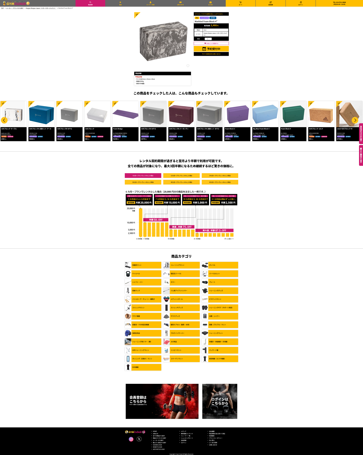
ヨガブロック (62, 129)
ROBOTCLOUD (157, 447)
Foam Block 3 (202, 129)
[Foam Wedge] (98, 114)
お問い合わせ (180, 4)
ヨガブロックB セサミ (37, 129)
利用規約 (211, 436)
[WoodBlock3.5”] (350, 114)
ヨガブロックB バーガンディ (151, 129)
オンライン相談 (150, 4)
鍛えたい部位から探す (361, 155)
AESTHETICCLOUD (159, 449)
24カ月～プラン (220, 175)
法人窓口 (210, 4)
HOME (155, 431)
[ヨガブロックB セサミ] (42, 114)
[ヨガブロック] (70, 114)
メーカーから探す (158, 440)
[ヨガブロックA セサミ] (126, 114)
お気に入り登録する (212, 43)
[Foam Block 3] (210, 114)
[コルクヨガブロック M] (322, 114)
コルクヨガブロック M (317, 129)
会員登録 (270, 4)
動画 (120, 4)
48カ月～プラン (181, 182)
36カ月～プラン (143, 182)
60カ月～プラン (220, 182)
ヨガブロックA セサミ (120, 129)
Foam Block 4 (258, 129)
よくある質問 (213, 442)
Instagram (131, 439)
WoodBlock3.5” (343, 129)
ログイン (300, 4)
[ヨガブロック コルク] (294, 114)
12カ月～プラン (181, 175)
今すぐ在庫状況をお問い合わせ (211, 54)
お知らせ (155, 433)
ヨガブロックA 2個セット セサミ (180, 129)
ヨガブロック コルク (288, 129)
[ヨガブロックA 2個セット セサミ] (182, 114)
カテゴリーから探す (361, 133)
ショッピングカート (187, 438)
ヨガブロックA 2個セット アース (13, 129)
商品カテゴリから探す (159, 438)
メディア (183, 431)
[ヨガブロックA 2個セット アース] (14, 114)
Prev (4, 120)
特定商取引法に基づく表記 (217, 433)
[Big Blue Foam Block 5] (238, 114)
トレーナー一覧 (185, 436)
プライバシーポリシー (215, 438)
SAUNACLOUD (157, 445)
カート (240, 3)
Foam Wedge (90, 129)
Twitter (139, 439)
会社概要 (211, 431)
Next (355, 120)
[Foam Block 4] (266, 114)
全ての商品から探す (159, 436)
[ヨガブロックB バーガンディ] (154, 114)
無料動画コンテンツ (187, 433)
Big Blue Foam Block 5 (233, 129)
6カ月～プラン (143, 175)
